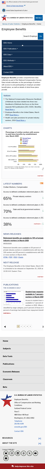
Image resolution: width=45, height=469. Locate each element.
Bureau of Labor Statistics (11, 24)
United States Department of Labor (16, 10)
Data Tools (7, 356)
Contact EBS (19, 431)
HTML (5, 257)
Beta (5, 387)
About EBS (7, 66)
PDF (10, 257)
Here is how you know (14, 6)
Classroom (7, 379)
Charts (20, 257)
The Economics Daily (12, 288)
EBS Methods (8, 60)
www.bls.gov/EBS (20, 427)
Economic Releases (11, 371)
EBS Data (7, 55)
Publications (8, 364)
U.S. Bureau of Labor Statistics (20, 18)
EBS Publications (9, 49)
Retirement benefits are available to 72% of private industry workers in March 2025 (23, 239)
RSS (15, 257)
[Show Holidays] (24, 145)
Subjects (7, 348)
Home (5, 341)
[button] (40, 438)
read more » (38, 224)
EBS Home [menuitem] (7, 43)
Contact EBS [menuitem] (8, 72)
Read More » (10, 109)
